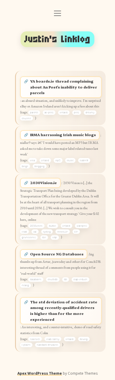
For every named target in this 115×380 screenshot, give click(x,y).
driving (84, 339)
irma (32, 160)
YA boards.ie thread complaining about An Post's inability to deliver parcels (63, 87)
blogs (25, 166)
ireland (64, 112)
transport (82, 225)
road (24, 231)
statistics (35, 339)
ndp (54, 237)
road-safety (52, 339)
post (76, 112)
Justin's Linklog (57, 39)
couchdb (53, 279)
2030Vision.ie (43, 182)
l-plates (26, 344)
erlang (25, 285)
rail (35, 231)
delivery (90, 112)
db (65, 279)
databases (35, 279)
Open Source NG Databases (56, 254)
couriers (26, 118)
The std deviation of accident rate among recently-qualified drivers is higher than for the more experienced (63, 311)
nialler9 (84, 160)
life (76, 231)
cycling (47, 231)
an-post (49, 112)
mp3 (57, 160)
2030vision (36, 225)
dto (44, 237)
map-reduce (80, 279)
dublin (52, 225)
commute (62, 231)
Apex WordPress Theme (39, 373)
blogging (39, 166)
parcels (34, 112)
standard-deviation (47, 344)
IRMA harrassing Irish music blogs (63, 134)
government (29, 237)
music (70, 160)
